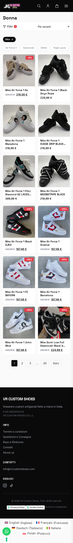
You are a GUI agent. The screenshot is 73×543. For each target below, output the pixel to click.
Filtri (11, 26)
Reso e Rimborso (13, 442)
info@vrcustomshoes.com (19, 469)
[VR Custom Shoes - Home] (12, 6)
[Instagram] (5, 485)
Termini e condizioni (15, 431)
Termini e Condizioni (55, 506)
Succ (56, 363)
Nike (7, 39)
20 (45, 363)
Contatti (8, 447)
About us (8, 452)
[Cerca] (39, 6)
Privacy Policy (17, 507)
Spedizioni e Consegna (17, 436)
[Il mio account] (48, 6)
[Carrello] (57, 6)
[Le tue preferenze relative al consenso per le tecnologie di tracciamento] (6, 539)
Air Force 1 (11, 47)
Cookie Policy (36, 507)
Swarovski (28, 47)
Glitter (44, 47)
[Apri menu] (66, 6)
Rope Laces (60, 47)
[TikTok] (11, 485)
